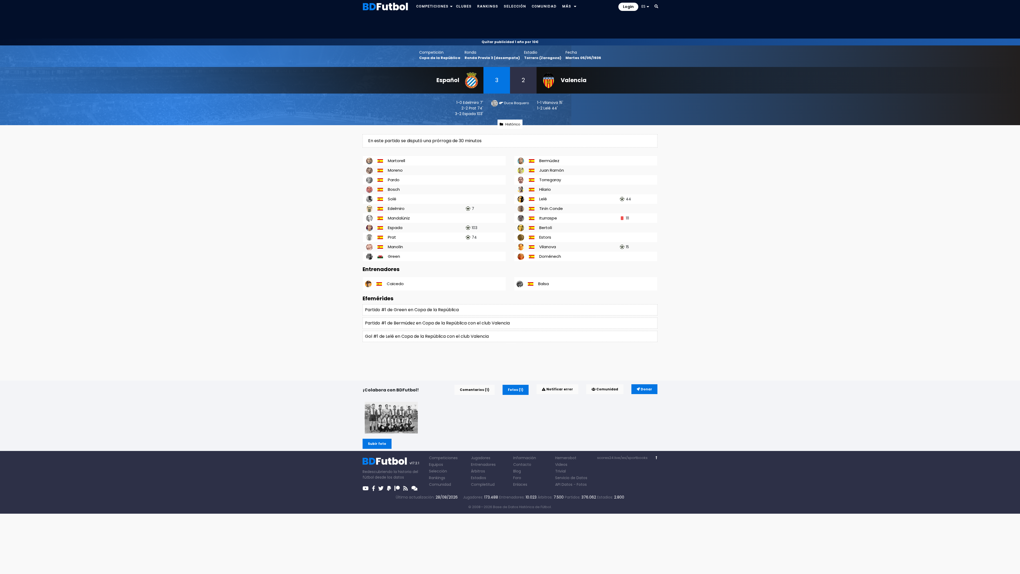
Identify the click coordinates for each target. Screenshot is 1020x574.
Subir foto (377, 443)
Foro (517, 477)
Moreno (395, 170)
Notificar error (559, 389)
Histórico (512, 124)
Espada (469, 113)
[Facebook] (373, 488)
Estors (545, 237)
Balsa (543, 283)
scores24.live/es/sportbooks (622, 457)
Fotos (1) (515, 389)
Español (447, 80)
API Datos (563, 484)
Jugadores (480, 458)
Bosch (394, 189)
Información (524, 458)
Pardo (394, 180)
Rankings (437, 477)
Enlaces (520, 484)
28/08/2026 (447, 497)
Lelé (547, 108)
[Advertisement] (510, 25)
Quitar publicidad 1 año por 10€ (510, 42)
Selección (438, 471)
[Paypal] (389, 488)
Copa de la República (439, 57)
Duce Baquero (516, 102)
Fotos (582, 484)
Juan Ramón (551, 170)
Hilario (545, 189)
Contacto (522, 464)
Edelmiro (471, 102)
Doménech (550, 256)
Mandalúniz (399, 218)
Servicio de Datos (571, 477)
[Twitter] (381, 488)
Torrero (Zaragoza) (542, 57)
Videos (561, 464)
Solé (392, 199)
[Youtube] (366, 488)
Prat (472, 108)
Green (394, 256)
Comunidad (607, 389)
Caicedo (395, 283)
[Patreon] (397, 488)
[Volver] (656, 457)
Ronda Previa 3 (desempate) (492, 57)
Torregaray (550, 180)
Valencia (573, 80)
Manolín (395, 247)
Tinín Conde (551, 208)
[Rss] (405, 488)
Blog (517, 471)
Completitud (483, 484)
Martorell (396, 160)
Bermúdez (549, 160)
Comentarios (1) (474, 389)
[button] (451, 6)
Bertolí (545, 227)
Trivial (560, 471)
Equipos (436, 464)
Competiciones (443, 458)
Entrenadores (483, 464)
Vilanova (550, 102)
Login (628, 6)
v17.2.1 (414, 463)
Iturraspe (548, 218)
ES (643, 6)
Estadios (478, 477)
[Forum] (414, 488)
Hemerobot (565, 458)
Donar (646, 389)
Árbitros (478, 471)
